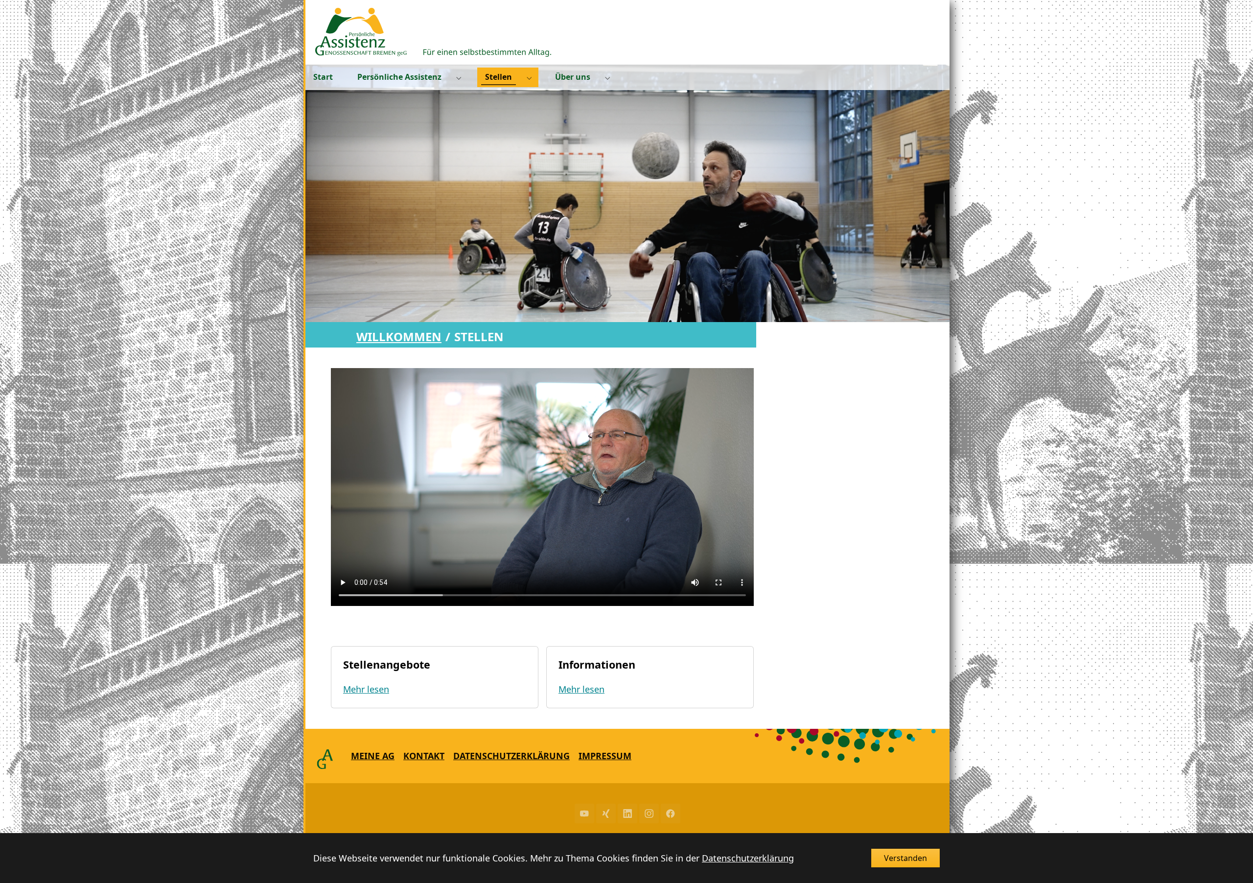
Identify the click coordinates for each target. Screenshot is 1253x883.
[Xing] (606, 813)
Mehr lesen (366, 689)
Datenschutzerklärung (748, 858)
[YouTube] (584, 813)
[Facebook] (670, 813)
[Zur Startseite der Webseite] (433, 32)
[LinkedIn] (627, 813)
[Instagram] (649, 813)
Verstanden (905, 858)
